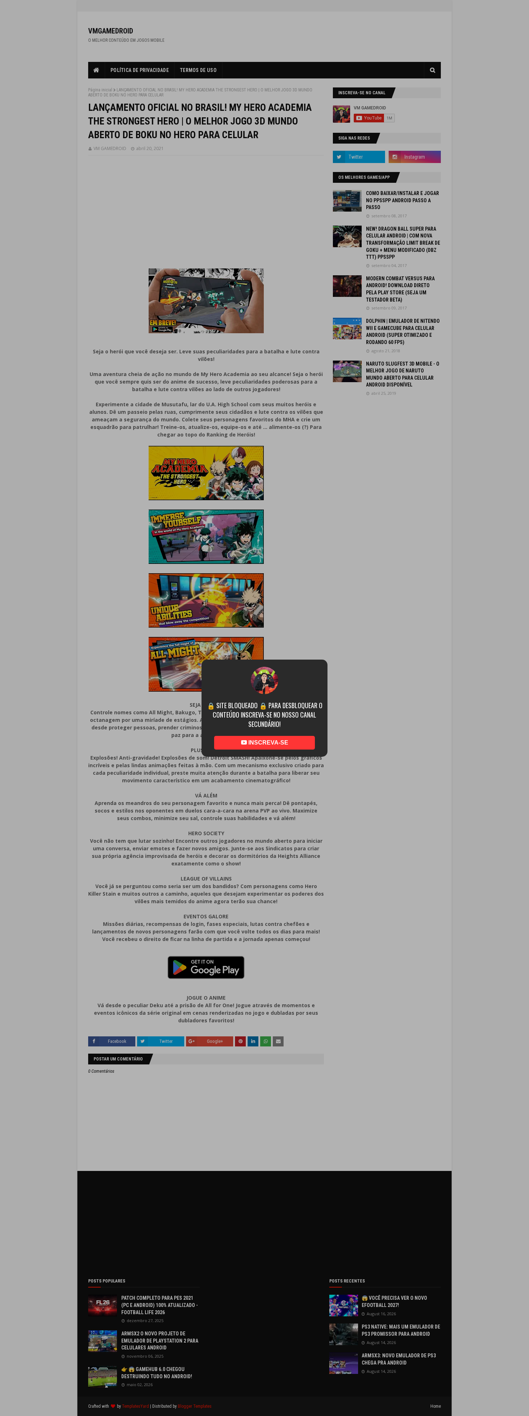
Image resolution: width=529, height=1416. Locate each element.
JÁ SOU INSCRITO (264, 753)
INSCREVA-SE (267, 732)
